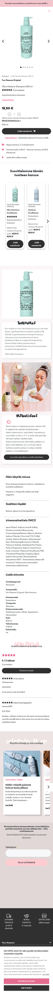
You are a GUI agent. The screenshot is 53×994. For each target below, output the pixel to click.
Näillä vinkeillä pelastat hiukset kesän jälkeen (18, 786)
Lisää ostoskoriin (24, 131)
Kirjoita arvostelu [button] (26, 670)
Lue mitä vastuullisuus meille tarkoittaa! (26, 457)
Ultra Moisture (31, 592)
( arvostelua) (18, 90)
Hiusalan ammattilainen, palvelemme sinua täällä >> (26, 3)
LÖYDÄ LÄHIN (44, 919)
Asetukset (26, 988)
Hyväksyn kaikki (26, 981)
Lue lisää (45, 974)
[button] (11, 120)
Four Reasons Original (11, 80)
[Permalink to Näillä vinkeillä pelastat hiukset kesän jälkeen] (21, 764)
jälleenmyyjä (44, 922)
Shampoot (5, 76)
